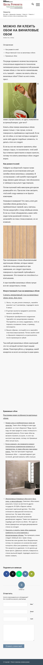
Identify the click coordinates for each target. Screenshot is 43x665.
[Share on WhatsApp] (19, 574)
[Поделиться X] (13, 574)
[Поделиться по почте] (32, 574)
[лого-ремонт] (17, 4)
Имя (32, 604)
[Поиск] (31, 4)
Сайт (31, 619)
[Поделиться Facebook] (6, 574)
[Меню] (37, 4)
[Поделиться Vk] (25, 574)
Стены (12, 38)
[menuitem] (31, 4)
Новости (6, 12)
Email (31, 612)
